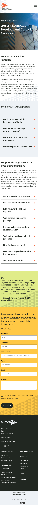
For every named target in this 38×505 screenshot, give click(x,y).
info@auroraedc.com (8, 441)
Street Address (6, 352)
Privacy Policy (19, 497)
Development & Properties (7, 467)
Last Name (5, 343)
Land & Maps (5, 480)
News (22, 474)
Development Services (8, 483)
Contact (23, 479)
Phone (3, 361)
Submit (6, 405)
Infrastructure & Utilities (8, 477)
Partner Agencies (6, 460)
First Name (5, 333)
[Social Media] (1, 446)
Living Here (4, 455)
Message (4, 379)
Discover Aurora (7, 451)
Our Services (24, 460)
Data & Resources (26, 451)
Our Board (23, 463)
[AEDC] (6, 6)
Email (3, 370)
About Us (3, 20)
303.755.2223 (5, 437)
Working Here (5, 458)
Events (22, 469)
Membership (24, 466)
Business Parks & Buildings (6, 473)
